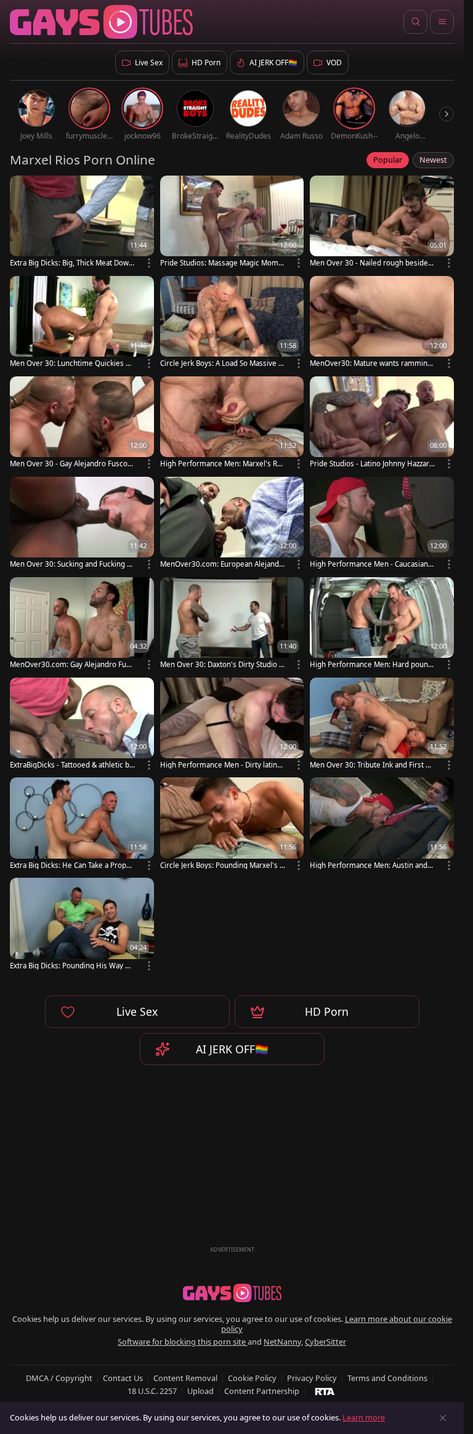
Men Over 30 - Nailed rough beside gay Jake (372, 263)
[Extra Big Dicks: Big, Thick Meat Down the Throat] (82, 223)
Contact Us (123, 1377)
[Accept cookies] (443, 1418)
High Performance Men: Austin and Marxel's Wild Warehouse (368, 865)
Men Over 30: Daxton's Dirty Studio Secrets (221, 664)
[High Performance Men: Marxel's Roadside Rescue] (232, 423)
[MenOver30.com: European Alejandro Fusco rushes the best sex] (232, 524)
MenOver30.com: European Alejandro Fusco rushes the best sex (221, 564)
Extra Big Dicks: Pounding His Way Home (72, 966)
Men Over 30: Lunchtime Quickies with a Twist (71, 363)
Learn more (363, 1417)
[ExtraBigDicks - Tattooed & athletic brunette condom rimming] (82, 725)
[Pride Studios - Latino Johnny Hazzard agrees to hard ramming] (382, 423)
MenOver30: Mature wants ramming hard (371, 363)
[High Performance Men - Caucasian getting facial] (382, 524)
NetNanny (282, 1341)
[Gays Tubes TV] (232, 1293)
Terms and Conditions (387, 1377)
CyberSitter (325, 1341)
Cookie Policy (252, 1377)
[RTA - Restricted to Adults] (324, 1391)
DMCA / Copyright (59, 1377)
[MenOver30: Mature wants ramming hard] (382, 323)
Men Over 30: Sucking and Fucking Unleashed (71, 564)
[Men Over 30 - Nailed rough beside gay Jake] (382, 223)
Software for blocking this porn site (183, 1341)
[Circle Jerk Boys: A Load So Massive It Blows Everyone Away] (232, 323)
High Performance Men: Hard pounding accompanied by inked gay (372, 664)
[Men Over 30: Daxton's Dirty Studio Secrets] (232, 624)
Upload (200, 1390)
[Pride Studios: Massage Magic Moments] (232, 223)
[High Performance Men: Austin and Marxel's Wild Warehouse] (382, 824)
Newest (433, 159)
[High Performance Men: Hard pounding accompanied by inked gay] (382, 624)
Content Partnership (261, 1390)
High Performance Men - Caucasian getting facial (372, 564)
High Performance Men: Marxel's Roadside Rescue (222, 464)
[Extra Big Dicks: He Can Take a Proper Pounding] (82, 824)
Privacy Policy (312, 1377)
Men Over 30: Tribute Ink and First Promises (371, 765)
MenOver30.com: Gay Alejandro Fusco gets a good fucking (72, 664)
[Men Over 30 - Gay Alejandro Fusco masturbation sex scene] (82, 423)
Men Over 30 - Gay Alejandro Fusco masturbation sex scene (68, 464)
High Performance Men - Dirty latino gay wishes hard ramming (220, 765)
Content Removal (185, 1377)
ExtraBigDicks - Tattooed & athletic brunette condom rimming (71, 765)
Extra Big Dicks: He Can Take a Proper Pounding (72, 865)
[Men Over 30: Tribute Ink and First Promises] (382, 725)
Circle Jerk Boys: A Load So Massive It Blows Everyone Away (221, 363)
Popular (387, 159)
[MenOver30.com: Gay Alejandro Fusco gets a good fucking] (82, 624)
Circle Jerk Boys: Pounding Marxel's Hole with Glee (222, 865)
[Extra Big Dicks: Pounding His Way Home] (82, 925)
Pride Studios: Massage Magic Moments (221, 263)
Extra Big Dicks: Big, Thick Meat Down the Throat (71, 263)
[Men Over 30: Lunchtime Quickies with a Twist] (82, 323)
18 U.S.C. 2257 (152, 1390)
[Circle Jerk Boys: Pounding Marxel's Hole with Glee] (232, 824)
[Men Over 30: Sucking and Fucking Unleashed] (82, 524)
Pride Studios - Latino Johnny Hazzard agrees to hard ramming (372, 464)
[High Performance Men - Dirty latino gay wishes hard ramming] (232, 725)
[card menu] (149, 263)
